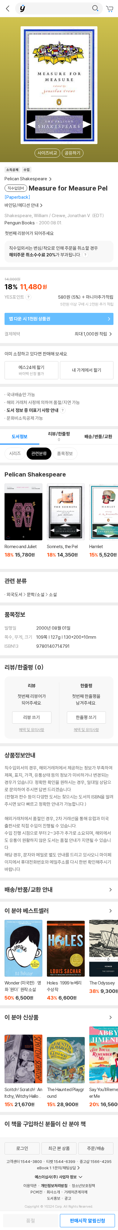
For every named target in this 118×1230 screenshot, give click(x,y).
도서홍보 (53, 1198)
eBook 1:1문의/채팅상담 (56, 1167)
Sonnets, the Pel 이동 (66, 523)
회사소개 (53, 1192)
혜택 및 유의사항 (31, 729)
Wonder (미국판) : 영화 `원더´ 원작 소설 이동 (23, 960)
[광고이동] (95, 8)
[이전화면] (7, 8)
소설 (53, 594)
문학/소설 (35, 594)
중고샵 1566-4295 (96, 1161)
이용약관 (30, 1185)
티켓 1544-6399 (60, 1161)
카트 (110, 9)
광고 (67, 1198)
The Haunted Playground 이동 (66, 1072)
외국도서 (14, 594)
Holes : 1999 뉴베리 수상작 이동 (66, 961)
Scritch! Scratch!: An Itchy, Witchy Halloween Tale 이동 (23, 1071)
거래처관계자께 (75, 1192)
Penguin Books (20, 223)
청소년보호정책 (83, 1185)
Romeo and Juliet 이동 (23, 523)
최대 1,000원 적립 (91, 334)
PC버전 (36, 1192)
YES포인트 (14, 297)
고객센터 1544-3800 (24, 1161)
